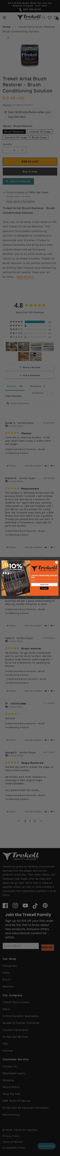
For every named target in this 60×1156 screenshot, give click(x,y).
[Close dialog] (56, 562)
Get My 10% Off (44, 584)
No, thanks (44, 588)
